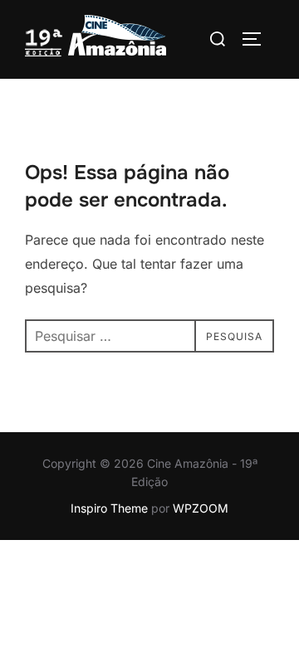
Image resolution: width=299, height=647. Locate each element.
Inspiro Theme (109, 508)
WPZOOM (200, 508)
